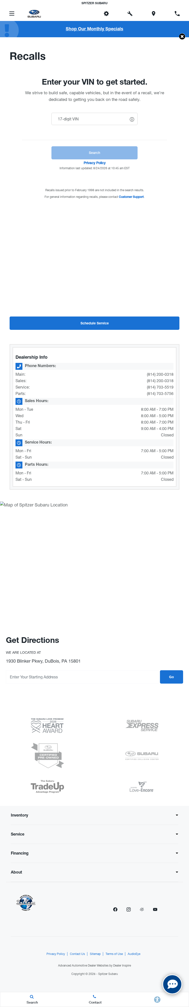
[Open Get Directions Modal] (153, 13)
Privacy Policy (56, 954)
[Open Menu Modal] (12, 13)
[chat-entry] (172, 984)
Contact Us (77, 954)
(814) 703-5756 (160, 393)
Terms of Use (114, 954)
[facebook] (115, 909)
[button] (82, 13)
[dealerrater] (141, 909)
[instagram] (128, 909)
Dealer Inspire (122, 965)
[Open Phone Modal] (177, 13)
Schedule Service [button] (94, 323)
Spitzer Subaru (108, 974)
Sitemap (95, 954)
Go (171, 677)
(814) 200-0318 (160, 374)
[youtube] (155, 909)
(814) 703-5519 (160, 387)
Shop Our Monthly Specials (94, 29)
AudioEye (134, 954)
